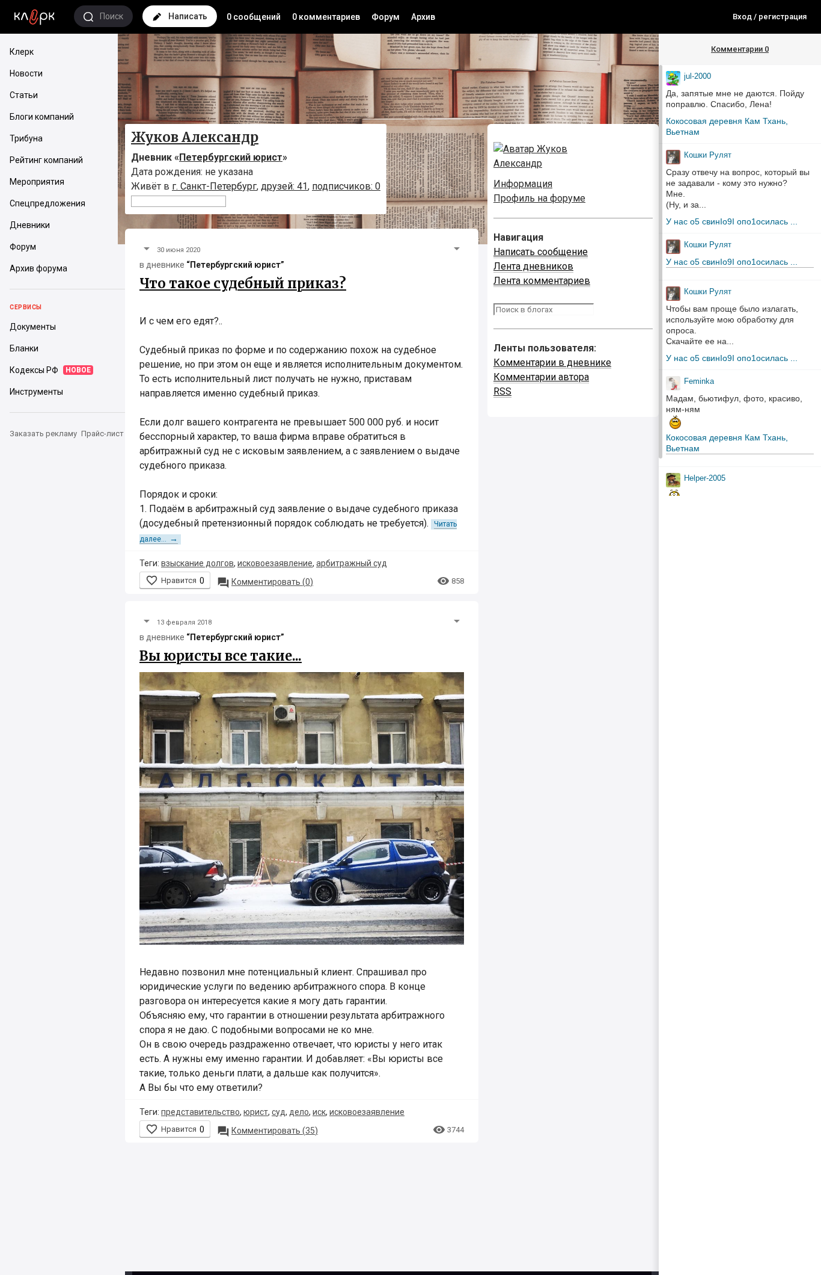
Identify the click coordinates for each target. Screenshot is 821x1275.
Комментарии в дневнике (552, 362)
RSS (502, 391)
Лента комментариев (541, 280)
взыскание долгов (197, 563)
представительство (200, 1112)
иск (319, 1112)
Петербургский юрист (230, 157)
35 (267, 1130)
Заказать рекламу (43, 433)
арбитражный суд (351, 563)
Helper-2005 (704, 478)
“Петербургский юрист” (235, 265)
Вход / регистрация (770, 16)
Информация (522, 184)
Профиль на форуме (539, 198)
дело (299, 1112)
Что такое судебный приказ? (242, 283)
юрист (255, 1112)
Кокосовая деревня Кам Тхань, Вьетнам (727, 126)
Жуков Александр (194, 137)
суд (278, 1112)
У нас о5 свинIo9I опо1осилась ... (732, 221)
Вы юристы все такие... (220, 655)
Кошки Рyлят (707, 154)
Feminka (699, 381)
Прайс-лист (102, 433)
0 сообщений (254, 17)
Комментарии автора (541, 377)
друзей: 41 (284, 186)
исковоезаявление (275, 563)
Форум (385, 17)
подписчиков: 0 (346, 186)
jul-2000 (697, 76)
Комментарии (740, 49)
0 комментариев (326, 17)
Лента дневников (533, 266)
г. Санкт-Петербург (214, 186)
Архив (423, 17)
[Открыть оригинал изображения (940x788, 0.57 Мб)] (301, 811)
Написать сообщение (540, 252)
